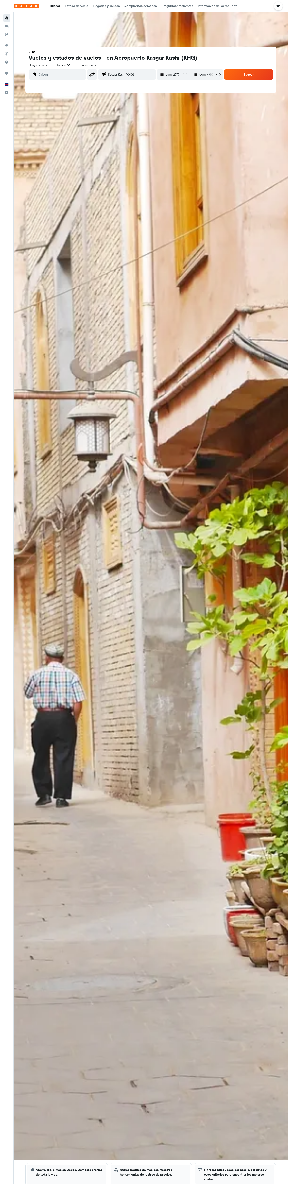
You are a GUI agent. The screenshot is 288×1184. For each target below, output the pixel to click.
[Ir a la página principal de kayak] (26, 6)
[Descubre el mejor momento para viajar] (7, 62)
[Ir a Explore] (7, 46)
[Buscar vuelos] (7, 18)
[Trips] (7, 73)
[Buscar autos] (7, 34)
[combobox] (39, 65)
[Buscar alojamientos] (7, 26)
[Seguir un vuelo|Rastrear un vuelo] (7, 54)
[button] (6, 6)
